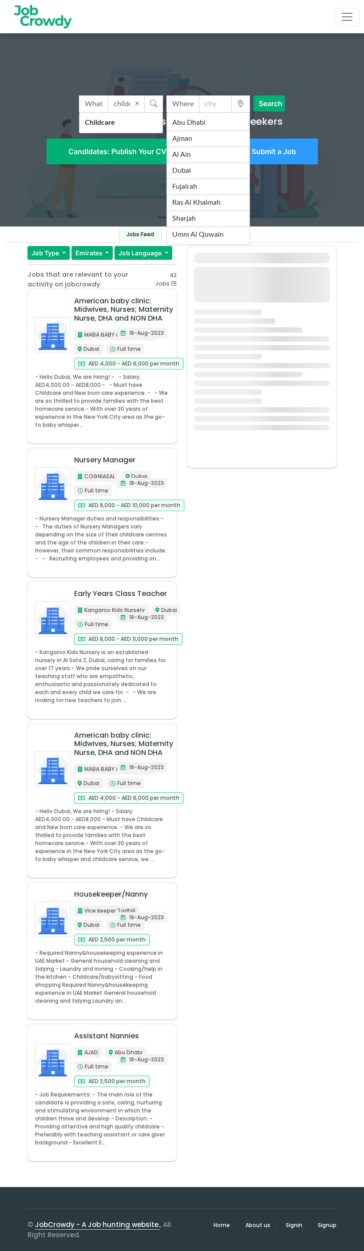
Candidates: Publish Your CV (117, 151)
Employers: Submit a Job (254, 151)
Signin (294, 1225)
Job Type (46, 253)
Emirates (89, 253)
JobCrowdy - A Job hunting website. (97, 1224)
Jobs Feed (140, 234)
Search (270, 103)
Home (222, 1225)
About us (257, 1225)
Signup (327, 1225)
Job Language (141, 253)
